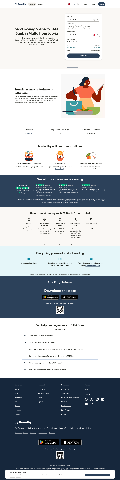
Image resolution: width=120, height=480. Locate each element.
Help (85, 4)
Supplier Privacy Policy (66, 428)
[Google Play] (50, 297)
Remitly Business (43, 393)
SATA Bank (29, 133)
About (17, 389)
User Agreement (20, 428)
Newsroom (18, 397)
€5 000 (87, 27)
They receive (71, 31)
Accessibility (43, 433)
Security (33, 433)
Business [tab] (40, 4)
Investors (18, 410)
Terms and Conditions (73, 67)
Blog (16, 393)
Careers (17, 406)
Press (16, 401)
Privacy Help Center (21, 433)
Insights (63, 414)
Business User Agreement (36, 428)
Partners (64, 401)
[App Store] (69, 297)
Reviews (17, 414)
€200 (70, 27)
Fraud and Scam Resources (70, 397)
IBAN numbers (66, 406)
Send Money (42, 389)
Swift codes (65, 393)
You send (69, 16)
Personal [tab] (32, 4)
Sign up (102, 4)
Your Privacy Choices (84, 428)
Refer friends (65, 410)
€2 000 (78, 27)
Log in (93, 4)
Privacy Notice (52, 428)
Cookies (52, 433)
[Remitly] (20, 4)
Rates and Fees (66, 389)
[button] (70, 4)
